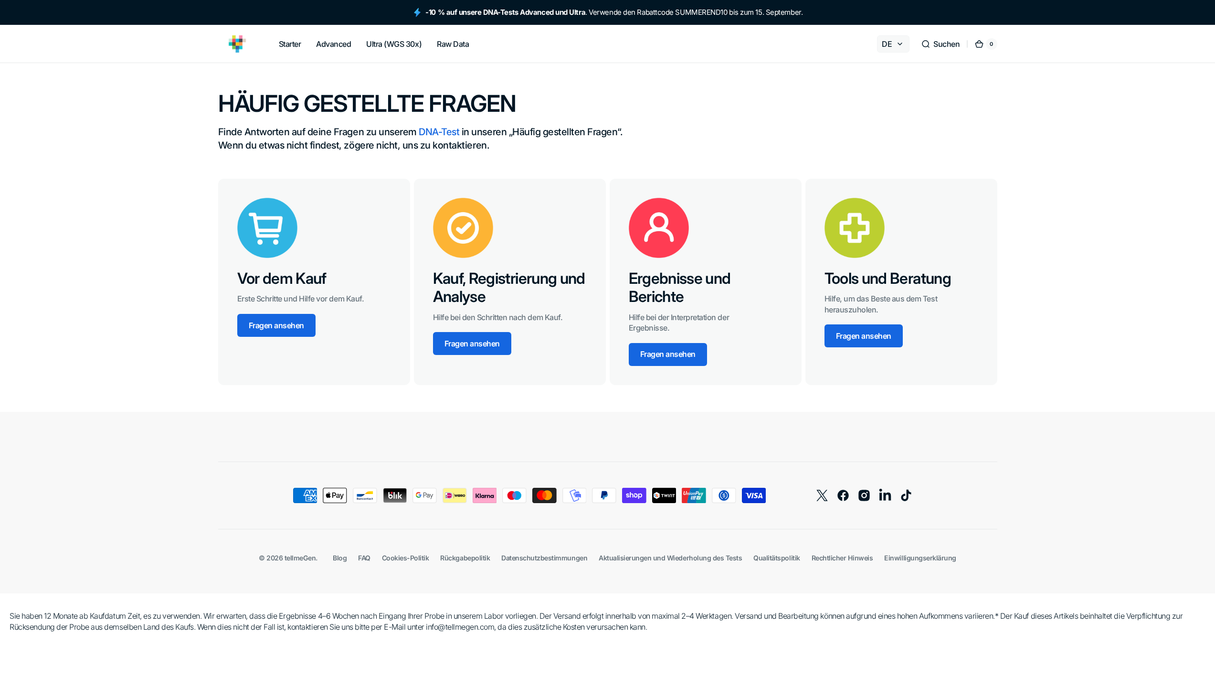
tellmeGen (300, 558)
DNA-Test (439, 132)
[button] (940, 43)
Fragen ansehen (276, 325)
